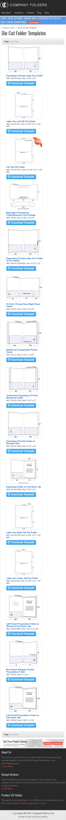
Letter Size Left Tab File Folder (20, 121)
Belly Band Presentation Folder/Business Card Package (20, 214)
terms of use (25, 816)
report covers (39, 803)
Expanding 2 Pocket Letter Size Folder (24, 76)
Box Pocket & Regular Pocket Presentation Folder (20, 670)
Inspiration (18, 13)
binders (24, 803)
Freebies (29, 13)
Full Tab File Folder (15, 167)
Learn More (7, 766)
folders (16, 803)
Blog (39, 13)
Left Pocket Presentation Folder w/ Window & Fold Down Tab (22, 625)
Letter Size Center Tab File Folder (22, 578)
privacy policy (40, 816)
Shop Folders (34, 22)
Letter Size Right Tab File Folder (21, 532)
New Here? (6, 13)
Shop (46, 13)
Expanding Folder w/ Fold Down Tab (23, 487)
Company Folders (8, 28)
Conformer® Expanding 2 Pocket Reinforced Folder (22, 396)
